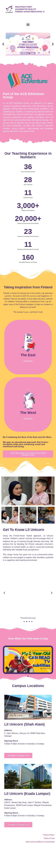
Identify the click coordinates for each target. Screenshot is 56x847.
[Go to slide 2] (26, 621)
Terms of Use (49, 838)
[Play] (28, 659)
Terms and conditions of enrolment (40, 842)
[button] (28, 24)
